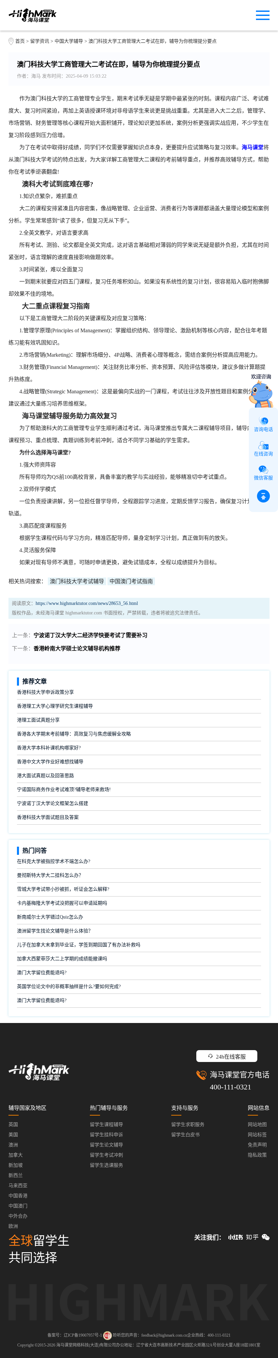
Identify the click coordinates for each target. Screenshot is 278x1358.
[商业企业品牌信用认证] (107, 1335)
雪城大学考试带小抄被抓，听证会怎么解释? (63, 889)
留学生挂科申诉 (106, 1134)
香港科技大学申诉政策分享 (45, 692)
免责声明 (257, 1144)
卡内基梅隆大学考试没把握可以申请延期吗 (62, 903)
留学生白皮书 (185, 1134)
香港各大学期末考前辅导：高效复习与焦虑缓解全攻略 (74, 733)
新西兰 (15, 1175)
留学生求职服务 (187, 1124)
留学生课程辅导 (106, 1124)
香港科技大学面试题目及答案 (48, 817)
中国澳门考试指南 (131, 581)
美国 (13, 1134)
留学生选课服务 (106, 1165)
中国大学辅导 (69, 41)
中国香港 (17, 1195)
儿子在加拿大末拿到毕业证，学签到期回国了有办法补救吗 (78, 944)
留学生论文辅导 (106, 1144)
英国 (13, 1124)
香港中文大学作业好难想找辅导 (50, 761)
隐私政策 (257, 1155)
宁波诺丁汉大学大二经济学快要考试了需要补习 (90, 635)
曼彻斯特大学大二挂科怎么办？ (50, 875)
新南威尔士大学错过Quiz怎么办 (50, 917)
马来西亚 (17, 1185)
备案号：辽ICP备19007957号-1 (74, 1335)
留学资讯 (39, 41)
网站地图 (257, 1124)
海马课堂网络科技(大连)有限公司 (86, 1345)
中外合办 (17, 1216)
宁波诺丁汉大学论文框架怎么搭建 (52, 803)
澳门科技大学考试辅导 (77, 581)
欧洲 (13, 1226)
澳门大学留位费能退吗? (41, 972)
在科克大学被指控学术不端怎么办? (53, 861)
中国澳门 (17, 1205)
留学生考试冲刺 (106, 1155)
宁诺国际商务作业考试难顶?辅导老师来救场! (64, 789)
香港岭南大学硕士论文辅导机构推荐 (77, 648)
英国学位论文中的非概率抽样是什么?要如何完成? (69, 986)
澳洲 (13, 1144)
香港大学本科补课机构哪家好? (49, 747)
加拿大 (15, 1155)
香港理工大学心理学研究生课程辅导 (55, 706)
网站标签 (257, 1134)
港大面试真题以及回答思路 (45, 775)
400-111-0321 (230, 1087)
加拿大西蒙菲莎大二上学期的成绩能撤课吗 (62, 958)
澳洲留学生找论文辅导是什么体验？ (55, 930)
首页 (20, 41)
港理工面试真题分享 (38, 720)
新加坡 (15, 1165)
